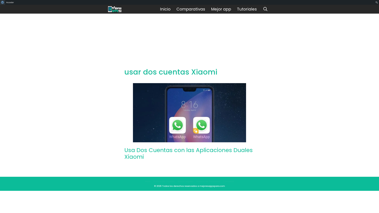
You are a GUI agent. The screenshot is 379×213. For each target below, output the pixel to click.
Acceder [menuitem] (10, 2)
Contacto (228, 181)
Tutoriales (247, 9)
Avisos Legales (185, 181)
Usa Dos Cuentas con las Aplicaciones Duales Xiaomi (188, 153)
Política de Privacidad (208, 181)
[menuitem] (2, 2)
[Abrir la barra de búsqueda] (265, 9)
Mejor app (221, 9)
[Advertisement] (189, 36)
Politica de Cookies (164, 181)
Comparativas (190, 9)
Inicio (165, 9)
